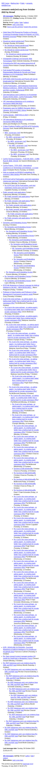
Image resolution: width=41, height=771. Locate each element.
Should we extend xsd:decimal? (14, 41)
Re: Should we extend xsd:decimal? (17, 45)
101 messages (8, 16)
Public (22, 3)
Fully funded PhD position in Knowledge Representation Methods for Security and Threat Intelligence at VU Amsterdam (19, 72)
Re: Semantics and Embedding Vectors (18, 227)
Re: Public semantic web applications (17, 196)
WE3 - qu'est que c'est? (12, 133)
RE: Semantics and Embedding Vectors (25, 248)
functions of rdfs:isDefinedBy (23, 468)
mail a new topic (17, 24)
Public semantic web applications (14, 192)
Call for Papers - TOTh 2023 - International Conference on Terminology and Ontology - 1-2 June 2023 (20, 168)
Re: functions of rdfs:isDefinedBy (25, 473)
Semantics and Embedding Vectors (15, 222)
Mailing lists (15, 3)
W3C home (5, 3)
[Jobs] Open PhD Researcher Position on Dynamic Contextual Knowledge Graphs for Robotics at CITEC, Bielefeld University (21, 34)
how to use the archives (15, 27)
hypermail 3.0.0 (28, 764)
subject (26, 22)
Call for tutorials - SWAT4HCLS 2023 (15, 115)
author (16, 22)
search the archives (30, 27)
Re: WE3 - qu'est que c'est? (15, 137)
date (21, 22)
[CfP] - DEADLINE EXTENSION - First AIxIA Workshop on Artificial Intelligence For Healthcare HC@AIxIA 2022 (19, 650)
